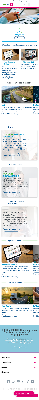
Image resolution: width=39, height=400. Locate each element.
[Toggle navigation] (36, 4)
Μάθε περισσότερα (11, 155)
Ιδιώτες (15, 1)
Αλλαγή (19, 38)
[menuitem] (8, 381)
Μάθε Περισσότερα (10, 113)
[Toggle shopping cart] (32, 4)
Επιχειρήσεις (23, 1)
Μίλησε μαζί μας (20, 347)
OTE (3, 389)
